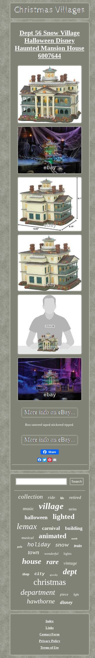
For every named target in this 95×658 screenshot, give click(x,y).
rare (52, 562)
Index (50, 621)
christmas (49, 582)
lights (67, 553)
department (38, 592)
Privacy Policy (49, 641)
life (62, 498)
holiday (38, 545)
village (51, 506)
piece (64, 594)
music (28, 508)
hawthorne (41, 601)
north (74, 538)
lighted (63, 516)
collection (30, 496)
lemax (27, 526)
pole (19, 546)
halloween (36, 517)
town (33, 552)
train (78, 546)
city (39, 574)
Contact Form (50, 634)
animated (52, 536)
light (76, 594)
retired (75, 497)
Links (50, 628)
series (73, 509)
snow (62, 544)
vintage (70, 563)
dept (70, 571)
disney (66, 602)
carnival (51, 528)
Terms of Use (49, 647)
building (74, 528)
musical (28, 538)
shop (25, 574)
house (31, 561)
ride (51, 497)
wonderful (51, 553)
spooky (54, 574)
